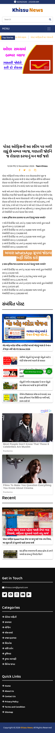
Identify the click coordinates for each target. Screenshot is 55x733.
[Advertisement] (27, 111)
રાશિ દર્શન (9, 648)
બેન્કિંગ (8, 627)
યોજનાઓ (9, 633)
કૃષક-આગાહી (10, 659)
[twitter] (24, 170)
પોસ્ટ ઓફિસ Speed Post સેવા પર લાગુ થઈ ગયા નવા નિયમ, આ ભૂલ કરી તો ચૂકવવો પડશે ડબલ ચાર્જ (27, 541)
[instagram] (16, 594)
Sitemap (9, 712)
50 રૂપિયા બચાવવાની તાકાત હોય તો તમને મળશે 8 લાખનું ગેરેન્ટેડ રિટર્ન (36, 552)
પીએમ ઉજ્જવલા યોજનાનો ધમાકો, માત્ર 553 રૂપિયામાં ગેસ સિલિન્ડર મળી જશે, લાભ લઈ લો (35, 398)
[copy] (35, 170)
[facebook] (19, 170)
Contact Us (10, 696)
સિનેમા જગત (10, 664)
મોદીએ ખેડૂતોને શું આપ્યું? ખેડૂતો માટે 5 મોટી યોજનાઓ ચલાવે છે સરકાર (35, 359)
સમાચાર (8, 622)
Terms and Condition (15, 707)
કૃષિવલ (8, 654)
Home (8, 686)
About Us (9, 691)
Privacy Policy (11, 701)
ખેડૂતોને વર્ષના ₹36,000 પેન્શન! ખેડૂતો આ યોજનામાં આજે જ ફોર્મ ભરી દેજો (34, 383)
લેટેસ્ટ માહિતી (10, 617)
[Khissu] (28, 594)
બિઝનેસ (8, 643)
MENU (6, 29)
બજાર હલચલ (10, 638)
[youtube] (22, 594)
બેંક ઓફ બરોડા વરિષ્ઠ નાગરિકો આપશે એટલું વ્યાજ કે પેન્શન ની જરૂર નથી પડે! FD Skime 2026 (27, 347)
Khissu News (27, 728)
